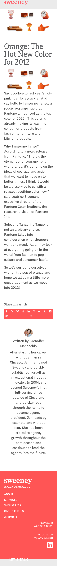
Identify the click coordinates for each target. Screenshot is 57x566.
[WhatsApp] (34, 311)
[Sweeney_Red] (18, 481)
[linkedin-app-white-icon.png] (50, 544)
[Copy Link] (30, 316)
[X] (12, 311)
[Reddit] (23, 311)
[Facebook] (6, 311)
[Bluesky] (17, 311)
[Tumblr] (44, 311)
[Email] (6, 316)
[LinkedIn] (28, 311)
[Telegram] (39, 311)
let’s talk (18, 559)
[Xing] (50, 311)
